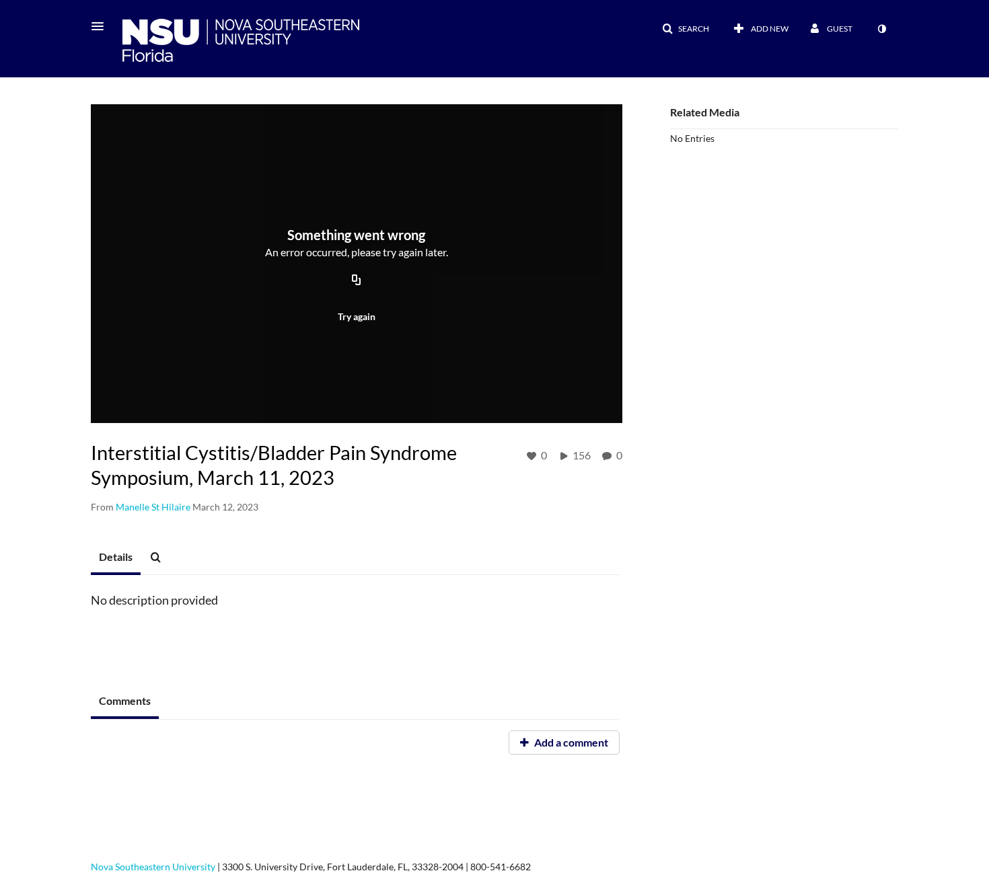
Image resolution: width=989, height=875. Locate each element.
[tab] (116, 557)
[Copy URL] (356, 281)
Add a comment (570, 742)
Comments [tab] (125, 700)
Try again (356, 316)
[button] (101, 26)
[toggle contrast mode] (881, 29)
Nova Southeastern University (153, 866)
